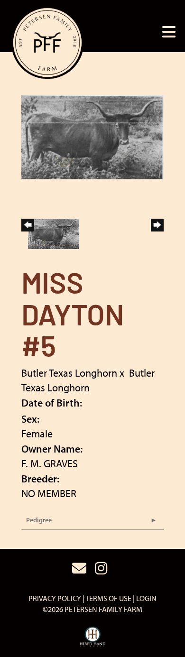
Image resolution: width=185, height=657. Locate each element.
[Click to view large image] (92, 135)
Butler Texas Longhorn (69, 372)
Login (146, 598)
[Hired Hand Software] (93, 637)
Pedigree (39, 520)
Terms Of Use (108, 598)
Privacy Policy (54, 598)
